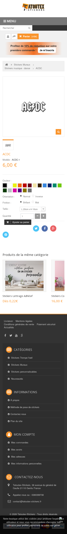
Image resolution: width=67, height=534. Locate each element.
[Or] (25, 190)
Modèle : (7, 159)
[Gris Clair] (10, 190)
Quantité (7, 215)
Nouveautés (16, 378)
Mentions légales (24, 321)
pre (6, 279)
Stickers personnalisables (23, 371)
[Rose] (15, 190)
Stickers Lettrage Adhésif (17, 296)
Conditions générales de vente (19, 324)
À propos (14, 400)
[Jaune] (15, 185)
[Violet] (20, 190)
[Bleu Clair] (45, 185)
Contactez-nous (18, 414)
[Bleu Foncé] (50, 185)
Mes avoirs (16, 449)
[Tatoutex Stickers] (33, 8)
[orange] (20, 185)
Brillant (26, 202)
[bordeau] (30, 185)
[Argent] (30, 190)
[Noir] (5, 185)
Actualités (9, 327)
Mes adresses (17, 456)
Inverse (39, 196)
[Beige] (35, 185)
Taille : (6, 208)
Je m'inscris (47, 50)
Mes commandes (19, 442)
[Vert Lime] (60, 185)
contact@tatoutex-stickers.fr (27, 501)
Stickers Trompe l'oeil (21, 357)
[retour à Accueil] (7, 64)
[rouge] (25, 185)
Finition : (7, 202)
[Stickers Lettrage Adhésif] (24, 276)
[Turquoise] (55, 185)
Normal (26, 196)
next (60, 279)
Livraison (8, 321)
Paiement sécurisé (46, 324)
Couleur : (7, 180)
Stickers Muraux (22, 64)
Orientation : (9, 196)
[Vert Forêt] (5, 190)
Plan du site (16, 421)
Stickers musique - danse (17, 68)
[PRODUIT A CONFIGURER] (8, 145)
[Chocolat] (40, 185)
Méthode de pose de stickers (24, 407)
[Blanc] (10, 185)
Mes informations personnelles (26, 463)
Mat (37, 202)
